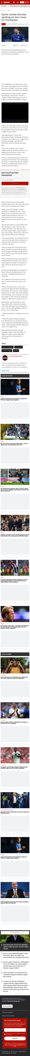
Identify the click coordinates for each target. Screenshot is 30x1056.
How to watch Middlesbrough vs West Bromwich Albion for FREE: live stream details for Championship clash (16, 955)
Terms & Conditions (14, 1045)
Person (3, 10)
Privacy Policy (20, 1044)
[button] (2, 2)
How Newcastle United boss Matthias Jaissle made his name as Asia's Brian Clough (15, 946)
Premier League (6, 350)
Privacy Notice (22, 189)
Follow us (17, 45)
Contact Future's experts (8, 1015)
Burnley (16, 350)
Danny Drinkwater (7, 347)
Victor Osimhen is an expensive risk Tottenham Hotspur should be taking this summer (15, 974)
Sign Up (15, 1038)
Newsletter (25, 45)
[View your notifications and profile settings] (13, 2)
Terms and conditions (7, 1012)
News (3, 24)
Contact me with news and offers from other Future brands (15, 1034)
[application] (15, 111)
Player (8, 10)
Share (5, 45)
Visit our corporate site (13, 1001)
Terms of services (20, 187)
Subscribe (22, 2)
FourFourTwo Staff (12, 24)
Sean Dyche (18, 347)
